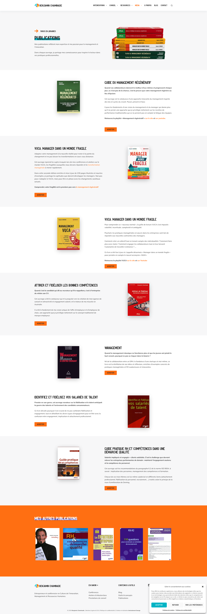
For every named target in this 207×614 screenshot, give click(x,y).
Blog (156, 5)
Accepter (159, 605)
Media (137, 5)
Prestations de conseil (97, 598)
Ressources (125, 5)
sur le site (149, 118)
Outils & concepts (125, 595)
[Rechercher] (171, 5)
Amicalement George (134, 610)
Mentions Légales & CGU (92, 610)
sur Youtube (142, 260)
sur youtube (160, 118)
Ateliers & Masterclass (98, 595)
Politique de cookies (169, 610)
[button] (203, 587)
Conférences (93, 592)
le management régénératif (87, 187)
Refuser (175, 605)
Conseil (112, 5)
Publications (123, 598)
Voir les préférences (194, 605)
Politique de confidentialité (184, 610)
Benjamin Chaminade (78, 610)
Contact (164, 5)
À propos (147, 5)
